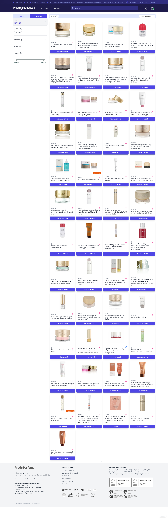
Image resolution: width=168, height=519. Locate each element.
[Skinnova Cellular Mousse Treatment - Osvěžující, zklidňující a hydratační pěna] (116, 196)
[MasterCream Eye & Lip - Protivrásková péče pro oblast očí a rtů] (62, 196)
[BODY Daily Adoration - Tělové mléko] (116, 131)
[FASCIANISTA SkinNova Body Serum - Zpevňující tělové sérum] (142, 335)
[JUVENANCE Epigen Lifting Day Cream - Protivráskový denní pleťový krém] (142, 131)
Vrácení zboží (66, 478)
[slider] (17, 60)
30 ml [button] (115, 289)
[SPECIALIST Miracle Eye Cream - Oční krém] (116, 165)
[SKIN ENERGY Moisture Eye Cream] (89, 165)
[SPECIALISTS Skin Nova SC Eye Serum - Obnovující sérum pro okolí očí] (116, 302)
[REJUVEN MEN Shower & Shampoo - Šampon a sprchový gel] (62, 369)
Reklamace (65, 476)
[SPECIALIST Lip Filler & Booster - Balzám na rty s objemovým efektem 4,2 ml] (116, 230)
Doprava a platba (143, 2)
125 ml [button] (62, 119)
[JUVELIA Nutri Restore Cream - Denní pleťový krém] (89, 99)
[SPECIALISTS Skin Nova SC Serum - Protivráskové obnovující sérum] (62, 302)
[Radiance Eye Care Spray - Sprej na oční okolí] (62, 403)
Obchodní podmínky (68, 470)
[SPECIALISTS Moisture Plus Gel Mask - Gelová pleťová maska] (62, 266)
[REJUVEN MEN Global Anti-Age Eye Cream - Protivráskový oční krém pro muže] (116, 335)
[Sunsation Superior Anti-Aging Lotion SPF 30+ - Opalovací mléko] (116, 369)
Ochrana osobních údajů (70, 473)
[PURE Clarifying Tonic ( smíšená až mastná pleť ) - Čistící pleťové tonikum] (89, 196)
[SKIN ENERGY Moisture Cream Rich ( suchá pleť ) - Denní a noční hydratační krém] (89, 30)
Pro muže (19, 32)
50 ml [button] (89, 51)
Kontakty (152, 2)
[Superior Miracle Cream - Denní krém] (62, 30)
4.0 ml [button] (116, 254)
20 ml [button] (116, 184)
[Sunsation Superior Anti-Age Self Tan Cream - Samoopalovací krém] (62, 438)
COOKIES (162, 516)
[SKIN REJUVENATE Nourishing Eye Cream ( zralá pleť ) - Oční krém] (142, 196)
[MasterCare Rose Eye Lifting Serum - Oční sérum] (142, 403)
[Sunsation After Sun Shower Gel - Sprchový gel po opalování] (89, 230)
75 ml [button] (62, 51)
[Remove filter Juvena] (57, 16)
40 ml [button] (62, 254)
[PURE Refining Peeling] (142, 302)
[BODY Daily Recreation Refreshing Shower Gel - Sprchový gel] (142, 99)
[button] (116, 426)
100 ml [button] (116, 218)
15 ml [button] (89, 184)
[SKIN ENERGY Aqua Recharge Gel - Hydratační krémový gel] (62, 131)
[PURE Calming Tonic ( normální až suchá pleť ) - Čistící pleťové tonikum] (142, 64)
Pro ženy (19, 29)
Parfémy (44, 8)
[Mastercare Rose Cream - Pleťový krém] (62, 335)
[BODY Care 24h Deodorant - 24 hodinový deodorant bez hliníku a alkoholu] (142, 30)
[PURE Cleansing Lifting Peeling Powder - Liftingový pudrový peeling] (89, 266)
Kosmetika (58, 8)
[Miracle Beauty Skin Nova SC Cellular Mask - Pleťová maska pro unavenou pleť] (89, 302)
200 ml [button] (89, 87)
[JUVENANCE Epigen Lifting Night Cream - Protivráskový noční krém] (142, 165)
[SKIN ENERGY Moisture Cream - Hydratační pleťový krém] (116, 30)
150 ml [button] (115, 391)
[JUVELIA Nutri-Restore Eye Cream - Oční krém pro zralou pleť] (89, 369)
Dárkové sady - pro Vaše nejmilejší (108, 2)
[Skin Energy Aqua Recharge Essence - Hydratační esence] (62, 165)
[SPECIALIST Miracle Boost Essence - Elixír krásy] (62, 99)
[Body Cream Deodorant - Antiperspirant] (62, 230)
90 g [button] (89, 289)
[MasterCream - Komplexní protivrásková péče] (116, 99)
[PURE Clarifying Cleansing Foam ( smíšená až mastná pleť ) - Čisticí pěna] (89, 64)
